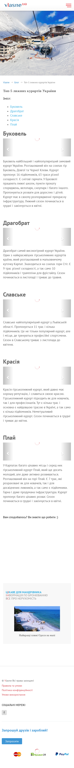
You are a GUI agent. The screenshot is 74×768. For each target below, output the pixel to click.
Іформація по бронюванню (27, 595)
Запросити (12, 741)
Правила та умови (12, 685)
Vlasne (6, 82)
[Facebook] (4, 712)
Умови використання (13, 694)
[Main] (15, 5)
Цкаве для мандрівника (23, 592)
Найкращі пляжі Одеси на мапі (37, 635)
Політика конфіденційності (17, 690)
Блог (16, 82)
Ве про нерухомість (21, 598)
